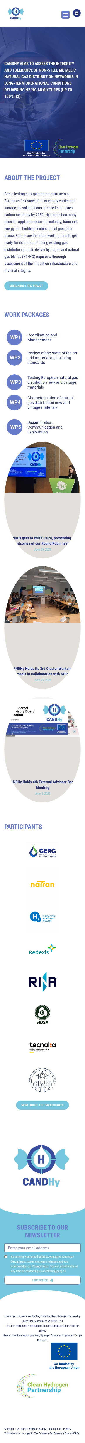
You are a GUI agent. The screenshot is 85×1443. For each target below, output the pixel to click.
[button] (65, 15)
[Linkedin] (77, 13)
